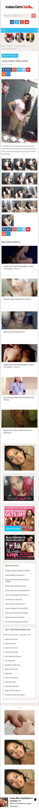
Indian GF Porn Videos (12, 690)
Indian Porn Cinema (11, 678)
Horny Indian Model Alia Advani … (17, 595)
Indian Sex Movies (11, 639)
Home (3, 46)
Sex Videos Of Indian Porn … (15, 604)
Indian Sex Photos (11, 648)
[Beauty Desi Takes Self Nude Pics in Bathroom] (19, 419)
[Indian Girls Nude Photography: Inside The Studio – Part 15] (19, 255)
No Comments (7, 64)
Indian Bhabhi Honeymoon (15, 575)
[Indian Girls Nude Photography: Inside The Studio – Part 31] (19, 353)
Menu (4, 30)
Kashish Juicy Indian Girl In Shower (17, 299)
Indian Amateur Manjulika (14, 617)
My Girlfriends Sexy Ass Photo (16, 622)
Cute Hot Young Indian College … (17, 613)
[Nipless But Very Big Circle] (19, 320)
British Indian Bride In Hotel (15, 586)
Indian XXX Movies (11, 652)
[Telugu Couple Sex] (19, 500)
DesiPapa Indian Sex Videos (15, 695)
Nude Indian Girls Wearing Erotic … (18, 590)
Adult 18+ (10, 46)
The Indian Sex (10, 661)
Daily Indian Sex (10, 644)
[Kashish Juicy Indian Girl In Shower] (19, 287)
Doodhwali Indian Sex (12, 665)
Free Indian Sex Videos (13, 656)
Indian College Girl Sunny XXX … (17, 608)
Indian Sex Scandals (12, 686)
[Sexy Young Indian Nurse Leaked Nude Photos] (19, 386)
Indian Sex (8, 673)
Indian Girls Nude (21, 46)
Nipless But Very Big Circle (14, 332)
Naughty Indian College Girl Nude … (18, 571)
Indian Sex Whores (11, 669)
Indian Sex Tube (10, 682)
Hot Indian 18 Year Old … (14, 599)
